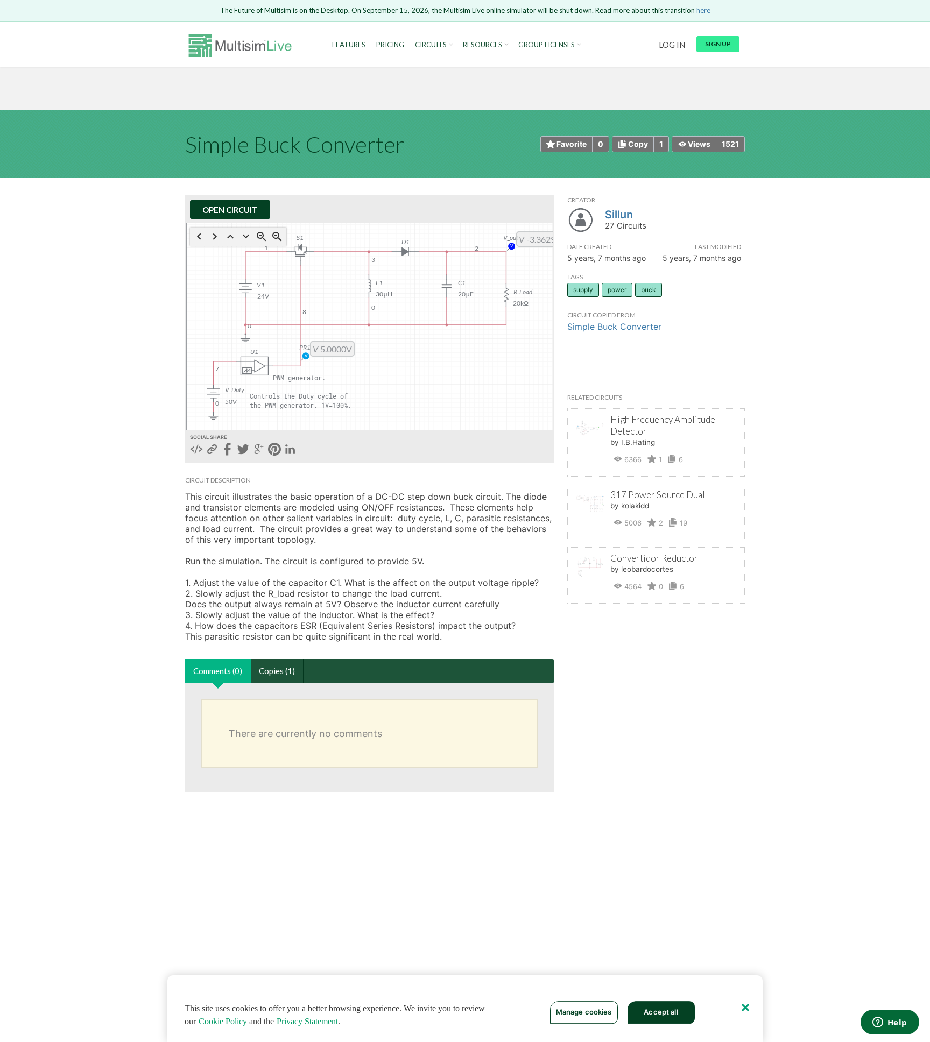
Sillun (619, 214)
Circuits (431, 44)
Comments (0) (217, 671)
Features (348, 44)
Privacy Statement (307, 1021)
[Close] (745, 1007)
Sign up (718, 44)
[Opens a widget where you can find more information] (889, 1023)
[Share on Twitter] (243, 450)
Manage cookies (584, 1012)
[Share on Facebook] (227, 450)
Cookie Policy (223, 1021)
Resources (482, 44)
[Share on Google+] (258, 450)
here (703, 10)
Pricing (390, 44)
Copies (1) (277, 671)
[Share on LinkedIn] (290, 450)
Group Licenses (546, 44)
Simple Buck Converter (614, 326)
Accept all (661, 1012)
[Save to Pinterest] (274, 450)
